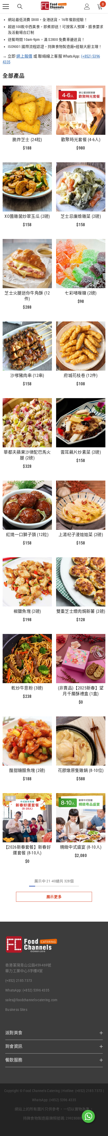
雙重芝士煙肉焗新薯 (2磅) (80, 611)
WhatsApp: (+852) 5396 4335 (27, 990)
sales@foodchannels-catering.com (31, 1000)
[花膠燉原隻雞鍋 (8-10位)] (80, 741)
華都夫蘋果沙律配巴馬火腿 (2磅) (27, 455)
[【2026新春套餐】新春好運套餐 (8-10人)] (27, 817)
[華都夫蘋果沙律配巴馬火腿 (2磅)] (27, 422)
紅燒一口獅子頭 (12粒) (27, 534)
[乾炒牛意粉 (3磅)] (27, 658)
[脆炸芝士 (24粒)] (27, 110)
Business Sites (16, 1009)
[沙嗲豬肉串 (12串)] (27, 346)
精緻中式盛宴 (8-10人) (80, 847)
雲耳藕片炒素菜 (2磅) (81, 452)
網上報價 (24, 56)
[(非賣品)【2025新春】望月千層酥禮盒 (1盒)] (80, 658)
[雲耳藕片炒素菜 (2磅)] (80, 422)
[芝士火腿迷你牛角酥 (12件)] (27, 263)
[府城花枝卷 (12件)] (80, 346)
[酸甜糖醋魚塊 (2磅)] (27, 741)
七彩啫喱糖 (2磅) (80, 293)
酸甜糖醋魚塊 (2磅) (27, 770)
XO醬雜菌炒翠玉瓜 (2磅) (27, 216)
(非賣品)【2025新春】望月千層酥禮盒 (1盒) (81, 691)
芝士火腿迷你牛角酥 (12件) (27, 296)
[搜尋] (20, 6)
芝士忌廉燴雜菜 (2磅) (81, 216)
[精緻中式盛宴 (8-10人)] (80, 817)
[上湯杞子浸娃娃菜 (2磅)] (80, 505)
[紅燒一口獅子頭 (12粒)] (27, 505)
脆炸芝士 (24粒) (27, 139)
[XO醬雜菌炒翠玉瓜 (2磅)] (27, 186)
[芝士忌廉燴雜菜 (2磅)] (80, 186)
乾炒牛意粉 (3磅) (27, 688)
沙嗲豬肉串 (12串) (27, 375)
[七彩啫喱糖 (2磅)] (80, 263)
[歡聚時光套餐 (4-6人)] (80, 110)
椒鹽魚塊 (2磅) (27, 611)
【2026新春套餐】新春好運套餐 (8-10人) (27, 850)
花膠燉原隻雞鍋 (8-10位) (81, 770)
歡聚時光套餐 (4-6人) (80, 139)
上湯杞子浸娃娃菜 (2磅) (80, 534)
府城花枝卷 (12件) (81, 375)
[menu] (6, 6)
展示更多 (54, 897)
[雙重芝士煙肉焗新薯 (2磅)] (80, 581)
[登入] (87, 6)
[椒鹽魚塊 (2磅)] (27, 581)
